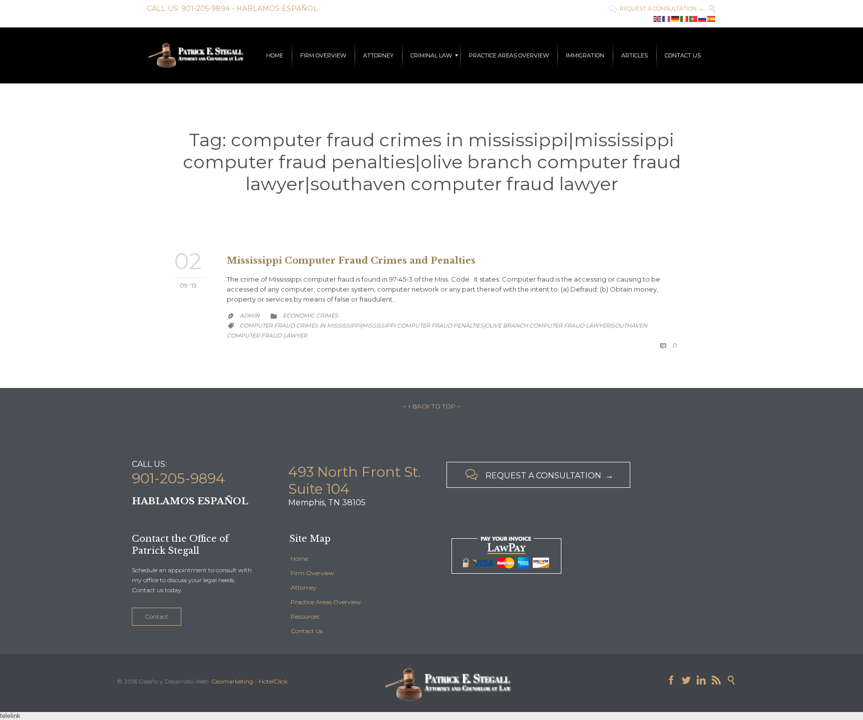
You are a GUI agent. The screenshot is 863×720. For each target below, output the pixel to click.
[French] (666, 18)
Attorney (304, 587)
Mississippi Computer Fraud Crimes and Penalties (351, 260)
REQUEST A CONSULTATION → (656, 8)
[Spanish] (711, 18)
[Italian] (684, 18)
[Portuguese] (693, 18)
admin (250, 315)
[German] (675, 18)
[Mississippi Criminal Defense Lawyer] (195, 55)
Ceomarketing (232, 681)
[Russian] (702, 18)
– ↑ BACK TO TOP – (431, 406)
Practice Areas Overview (326, 602)
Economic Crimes (310, 315)
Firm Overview (312, 573)
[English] (657, 18)
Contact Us (307, 631)
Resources (305, 616)
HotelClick (273, 681)
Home (299, 558)
